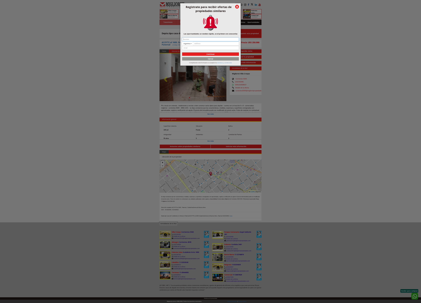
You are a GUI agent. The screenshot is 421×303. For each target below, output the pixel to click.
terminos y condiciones (224, 63)
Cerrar (210, 59)
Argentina (187, 44)
